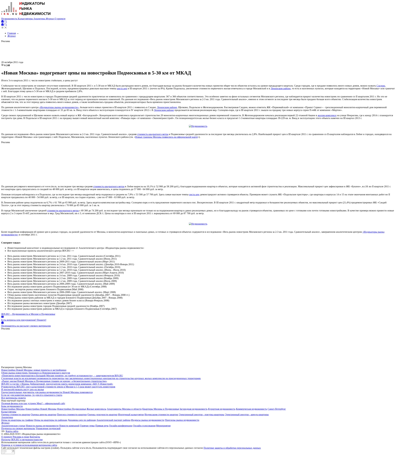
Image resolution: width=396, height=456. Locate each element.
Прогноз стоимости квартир (72, 414)
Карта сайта (12, 431)
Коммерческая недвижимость (251, 409)
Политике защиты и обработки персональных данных (232, 448)
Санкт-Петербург (277, 409)
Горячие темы (87, 425)
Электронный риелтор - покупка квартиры (201, 414)
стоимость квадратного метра (152, 134)
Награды (6, 439)
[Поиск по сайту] (5, 21)
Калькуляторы (25, 18)
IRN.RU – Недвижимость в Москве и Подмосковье (28, 314)
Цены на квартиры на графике (17, 420)
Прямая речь (101, 425)
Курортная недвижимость (221, 409)
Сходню (381, 85)
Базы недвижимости (12, 406)
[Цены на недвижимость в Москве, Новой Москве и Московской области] (26, 16)
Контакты (35, 436)
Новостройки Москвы (13, 409)
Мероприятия (163, 425)
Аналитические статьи (13, 425)
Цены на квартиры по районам (50, 420)
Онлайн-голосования (144, 425)
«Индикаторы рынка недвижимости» (59, 107)
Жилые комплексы (96, 409)
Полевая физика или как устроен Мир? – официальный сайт (33, 403)
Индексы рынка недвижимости (147, 420)
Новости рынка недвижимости (42, 425)
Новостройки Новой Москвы (40, 409)
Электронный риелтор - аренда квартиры (247, 414)
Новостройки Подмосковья (71, 409)
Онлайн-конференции (120, 425)
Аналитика (39, 18)
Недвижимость (9, 18)
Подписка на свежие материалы (18, 428)
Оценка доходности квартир (102, 414)
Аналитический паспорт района (113, 420)
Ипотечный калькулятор (131, 414)
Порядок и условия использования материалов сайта (29, 445)
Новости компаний (69, 425)
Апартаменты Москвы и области (124, 409)
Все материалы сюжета (13, 398)
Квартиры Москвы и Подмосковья (160, 409)
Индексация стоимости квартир (161, 414)
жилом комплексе (327, 115)
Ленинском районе (281, 88)
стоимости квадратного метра (63, 210)
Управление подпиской (48, 428)
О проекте (60, 18)
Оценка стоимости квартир (15, 414)
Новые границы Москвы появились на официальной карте (166, 137)
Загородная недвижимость (193, 409)
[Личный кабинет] (2, 21)
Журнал (50, 18)
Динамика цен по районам (82, 420)
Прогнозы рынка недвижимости (182, 420)
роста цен (122, 88)
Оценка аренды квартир (43, 414)
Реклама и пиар (21, 436)
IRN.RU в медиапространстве (27, 439)
